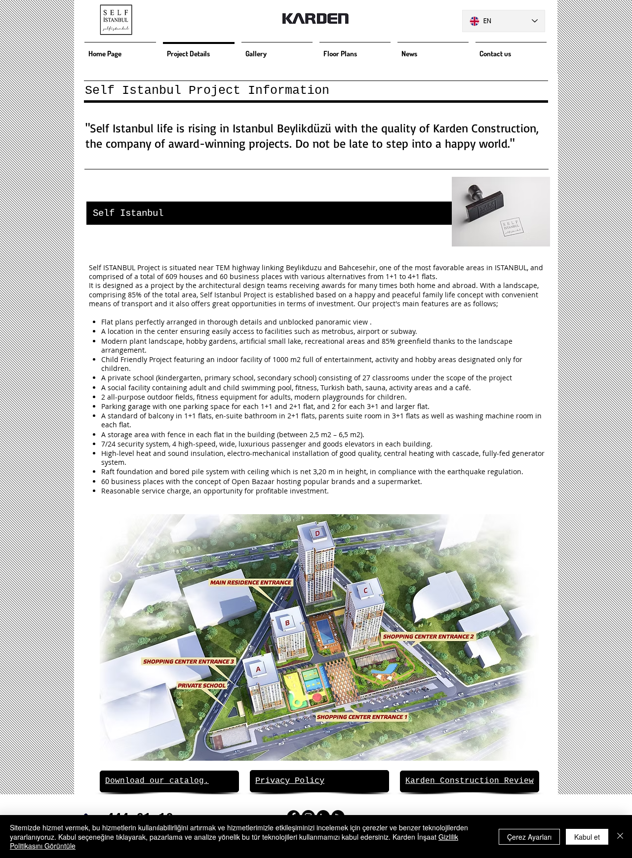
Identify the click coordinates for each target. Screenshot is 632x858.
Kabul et (587, 837)
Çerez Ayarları (529, 837)
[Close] (620, 836)
